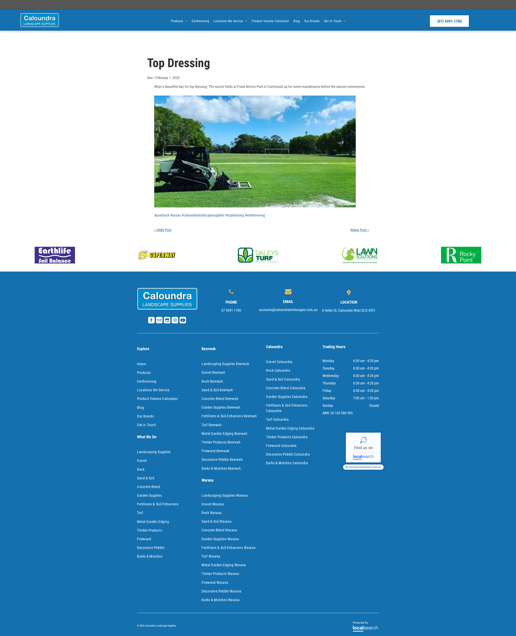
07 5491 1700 (231, 310)
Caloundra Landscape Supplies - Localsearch (363, 447)
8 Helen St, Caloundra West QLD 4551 (349, 310)
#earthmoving (255, 215)
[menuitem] (179, 21)
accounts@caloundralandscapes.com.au (288, 310)
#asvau (175, 215)
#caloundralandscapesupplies (203, 215)
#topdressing (234, 215)
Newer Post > (359, 230)
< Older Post (162, 230)
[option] (55, 255)
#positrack (161, 215)
